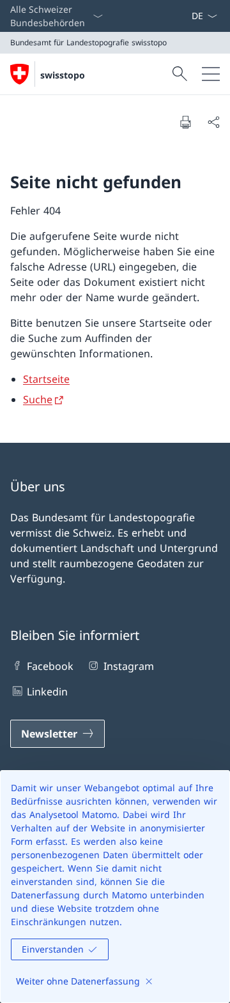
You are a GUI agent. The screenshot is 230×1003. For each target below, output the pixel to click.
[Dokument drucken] (185, 122)
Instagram (128, 666)
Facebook (50, 666)
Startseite (46, 379)
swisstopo (62, 75)
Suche (37, 399)
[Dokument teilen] (213, 122)
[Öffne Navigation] (211, 74)
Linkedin (47, 692)
